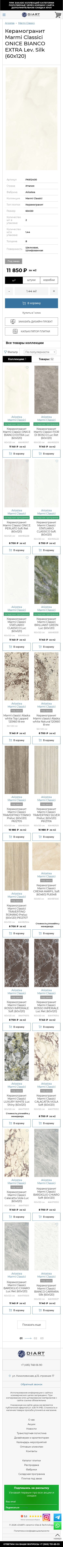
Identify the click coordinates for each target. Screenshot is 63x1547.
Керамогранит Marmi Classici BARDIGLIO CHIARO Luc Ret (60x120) (17, 1287)
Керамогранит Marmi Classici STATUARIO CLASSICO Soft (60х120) (46, 528)
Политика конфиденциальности (31, 1530)
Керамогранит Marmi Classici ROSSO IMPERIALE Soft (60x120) (16, 1007)
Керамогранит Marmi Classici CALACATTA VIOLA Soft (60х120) (46, 1100)
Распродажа (31, 1465)
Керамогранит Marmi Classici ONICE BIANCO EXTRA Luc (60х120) (17, 433)
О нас (31, 1419)
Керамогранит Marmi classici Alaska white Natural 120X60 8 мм (46, 720)
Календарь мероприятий (31, 1442)
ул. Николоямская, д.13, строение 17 (33, 1375)
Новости (31, 1428)
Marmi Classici (26, 23)
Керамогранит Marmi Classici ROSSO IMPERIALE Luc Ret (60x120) (46, 1007)
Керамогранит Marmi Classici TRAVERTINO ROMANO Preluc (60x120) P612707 (17, 911)
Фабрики (31, 1469)
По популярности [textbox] (37, 352)
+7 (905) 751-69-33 (50, 1544)
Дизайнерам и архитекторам (31, 1437)
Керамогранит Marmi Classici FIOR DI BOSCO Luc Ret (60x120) (46, 433)
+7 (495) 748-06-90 (31, 1365)
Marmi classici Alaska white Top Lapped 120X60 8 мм (16, 718)
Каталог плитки (31, 1460)
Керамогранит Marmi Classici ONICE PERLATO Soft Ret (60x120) (17, 527)
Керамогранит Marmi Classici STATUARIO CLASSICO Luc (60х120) (16, 625)
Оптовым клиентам (31, 1446)
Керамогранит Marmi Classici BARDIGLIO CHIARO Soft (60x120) (46, 1193)
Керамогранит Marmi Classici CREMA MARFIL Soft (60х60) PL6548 (46, 890)
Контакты (31, 1451)
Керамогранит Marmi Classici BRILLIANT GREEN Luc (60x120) (46, 623)
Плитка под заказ (31, 1478)
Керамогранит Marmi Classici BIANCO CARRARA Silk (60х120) (46, 1290)
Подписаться (12, 1507)
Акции (31, 1424)
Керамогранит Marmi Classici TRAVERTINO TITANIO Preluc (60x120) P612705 (17, 815)
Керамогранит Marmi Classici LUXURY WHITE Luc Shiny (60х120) (17, 1100)
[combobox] (40, 352)
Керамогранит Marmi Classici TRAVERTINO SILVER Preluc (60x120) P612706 (46, 815)
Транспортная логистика (31, 1433)
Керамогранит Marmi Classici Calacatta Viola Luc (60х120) (17, 1196)
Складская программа (31, 1474)
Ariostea (9, 23)
